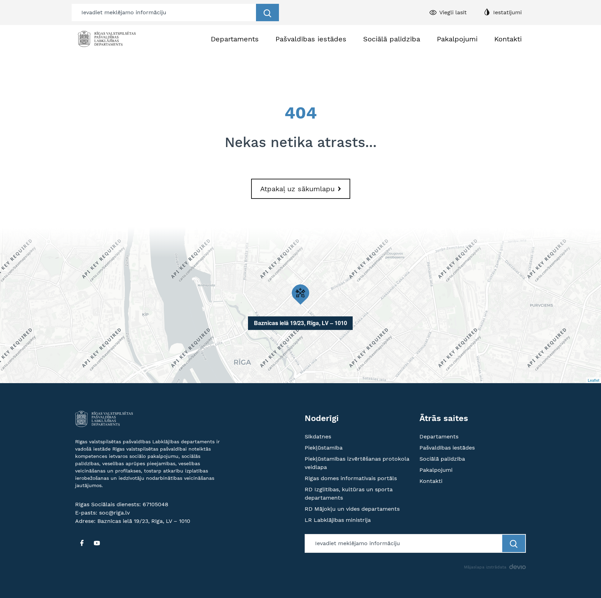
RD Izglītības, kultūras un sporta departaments (349, 493)
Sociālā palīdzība (391, 39)
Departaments (235, 39)
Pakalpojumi (457, 39)
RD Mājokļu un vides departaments (352, 509)
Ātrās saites (443, 418)
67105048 (155, 504)
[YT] (96, 543)
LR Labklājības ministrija (338, 520)
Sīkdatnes (318, 436)
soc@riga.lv (114, 512)
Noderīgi (322, 418)
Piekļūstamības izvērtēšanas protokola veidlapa (357, 462)
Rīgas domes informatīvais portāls (351, 478)
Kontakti (508, 39)
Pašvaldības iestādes (310, 39)
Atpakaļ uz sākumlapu (297, 189)
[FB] (81, 543)
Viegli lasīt (453, 12)
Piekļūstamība (324, 447)
